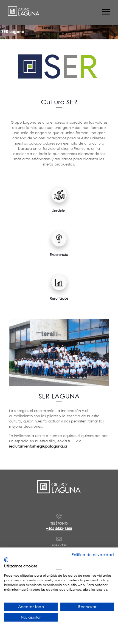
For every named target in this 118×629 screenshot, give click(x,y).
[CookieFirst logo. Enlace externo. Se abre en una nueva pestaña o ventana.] (6, 559)
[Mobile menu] (105, 11)
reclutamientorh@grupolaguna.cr (38, 446)
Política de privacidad (93, 554)
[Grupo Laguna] (23, 11)
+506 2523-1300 (59, 528)
